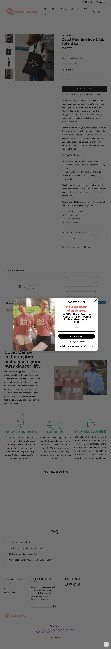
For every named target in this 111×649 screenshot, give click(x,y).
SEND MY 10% (77, 336)
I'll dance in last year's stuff (76, 346)
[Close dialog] (95, 300)
